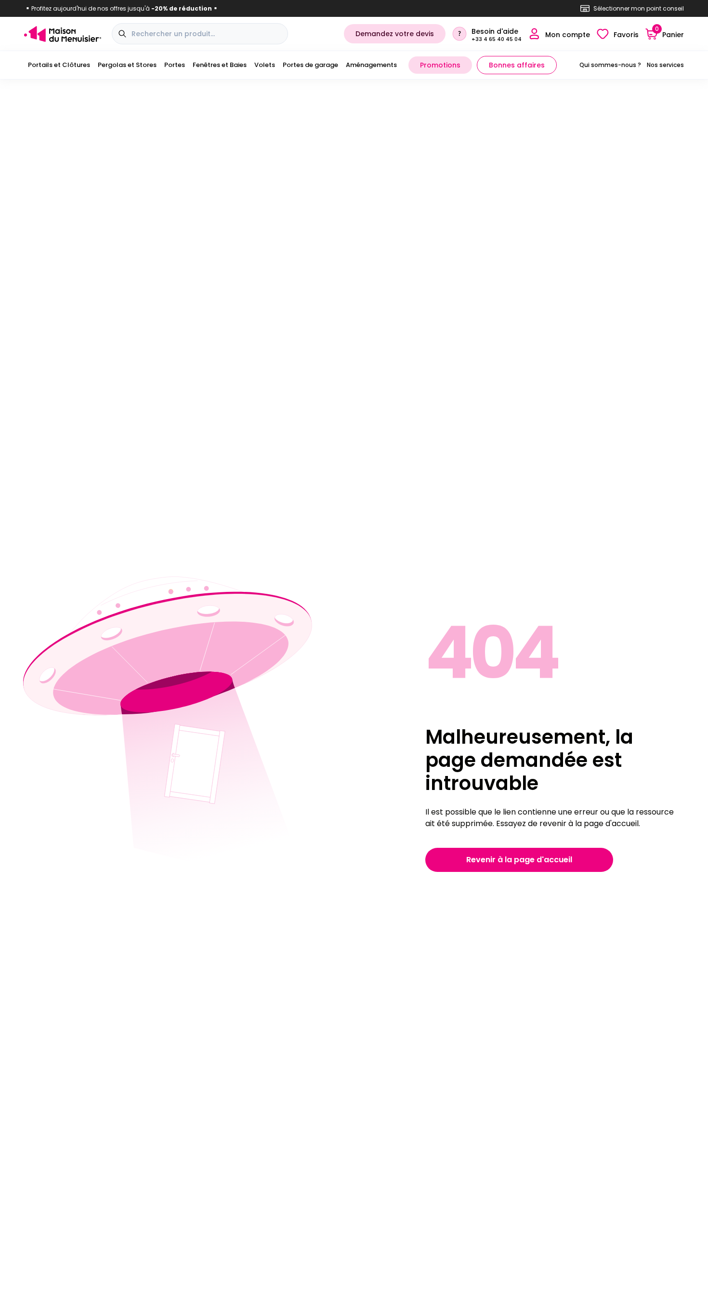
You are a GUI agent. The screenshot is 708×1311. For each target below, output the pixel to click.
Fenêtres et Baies (220, 64)
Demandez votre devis (394, 34)
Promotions (440, 65)
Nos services (665, 65)
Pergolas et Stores (127, 64)
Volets (264, 64)
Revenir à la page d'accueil (519, 859)
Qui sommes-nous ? (610, 65)
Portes (174, 64)
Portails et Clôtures (59, 64)
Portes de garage (310, 64)
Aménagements (371, 64)
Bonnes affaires (517, 65)
